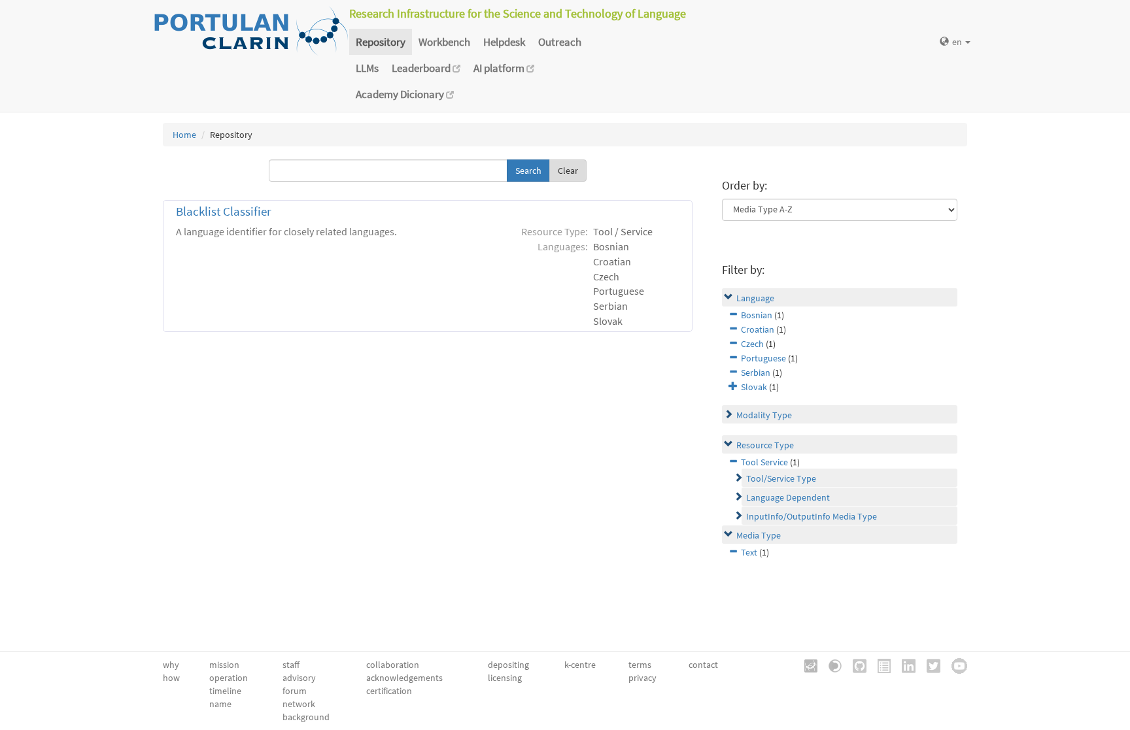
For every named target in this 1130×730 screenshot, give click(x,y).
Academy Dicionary (401, 94)
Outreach (559, 42)
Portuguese (763, 358)
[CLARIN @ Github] (855, 665)
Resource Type (765, 445)
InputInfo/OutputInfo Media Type (811, 516)
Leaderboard (422, 68)
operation (228, 678)
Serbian (755, 372)
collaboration (392, 665)
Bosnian (756, 315)
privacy (642, 678)
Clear (568, 170)
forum (294, 691)
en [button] (958, 42)
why (171, 665)
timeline (225, 691)
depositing (508, 665)
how (171, 678)
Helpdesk (504, 42)
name (220, 704)
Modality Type (764, 415)
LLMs (367, 68)
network (298, 704)
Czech (752, 344)
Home (184, 135)
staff (291, 665)
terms (639, 665)
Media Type (758, 535)
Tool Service (764, 462)
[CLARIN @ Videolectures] (830, 665)
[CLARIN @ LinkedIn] (904, 665)
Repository (380, 42)
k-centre (580, 665)
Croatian (757, 329)
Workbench (444, 42)
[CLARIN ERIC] (806, 665)
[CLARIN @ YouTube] (954, 665)
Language (755, 298)
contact (703, 665)
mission (224, 665)
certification (389, 691)
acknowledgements (404, 678)
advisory (299, 678)
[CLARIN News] (879, 665)
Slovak (754, 387)
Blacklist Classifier (223, 211)
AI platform (499, 68)
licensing (505, 678)
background (306, 717)
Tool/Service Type (781, 478)
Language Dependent (788, 497)
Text (749, 552)
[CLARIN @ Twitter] (928, 665)
